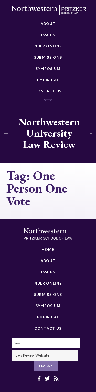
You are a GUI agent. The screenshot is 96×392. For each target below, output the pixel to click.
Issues (48, 34)
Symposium (48, 68)
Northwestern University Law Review (49, 133)
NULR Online (48, 46)
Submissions (48, 57)
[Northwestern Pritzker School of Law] (49, 11)
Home (48, 249)
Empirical (48, 80)
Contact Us (47, 91)
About (48, 23)
